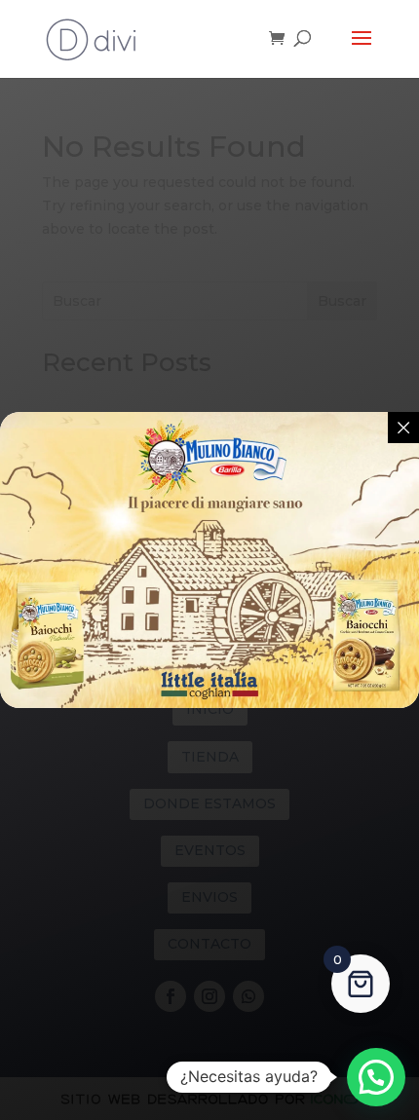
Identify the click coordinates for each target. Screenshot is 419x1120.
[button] (376, 1077)
